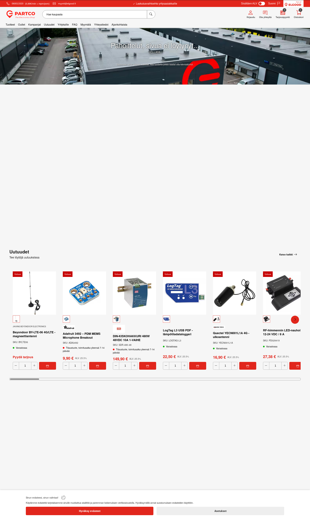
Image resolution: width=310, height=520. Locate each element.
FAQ (74, 24)
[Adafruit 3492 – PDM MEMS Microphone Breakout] (84, 293)
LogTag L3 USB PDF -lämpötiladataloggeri (178, 332)
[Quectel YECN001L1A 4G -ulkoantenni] (234, 293)
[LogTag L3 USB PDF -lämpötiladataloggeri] (184, 293)
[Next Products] (295, 320)
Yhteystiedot (101, 24)
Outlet (21, 24)
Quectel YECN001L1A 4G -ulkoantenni (231, 335)
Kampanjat (34, 24)
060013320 (17, 3)
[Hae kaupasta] (151, 14)
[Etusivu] (151, 52)
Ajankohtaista (119, 24)
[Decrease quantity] (16, 366)
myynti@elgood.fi (67, 3)
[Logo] (20, 14)
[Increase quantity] (34, 366)
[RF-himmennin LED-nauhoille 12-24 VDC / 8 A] (284, 293)
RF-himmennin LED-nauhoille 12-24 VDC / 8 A (283, 332)
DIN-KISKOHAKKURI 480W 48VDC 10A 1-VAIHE (131, 338)
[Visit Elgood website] (293, 3)
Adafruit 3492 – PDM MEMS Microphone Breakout (81, 335)
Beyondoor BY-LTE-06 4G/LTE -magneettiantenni (34, 334)
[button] (34, 319)
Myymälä (86, 24)
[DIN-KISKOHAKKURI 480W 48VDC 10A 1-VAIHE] (134, 293)
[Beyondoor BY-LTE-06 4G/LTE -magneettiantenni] (34, 293)
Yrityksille (63, 24)
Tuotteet (10, 24)
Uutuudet (49, 24)
